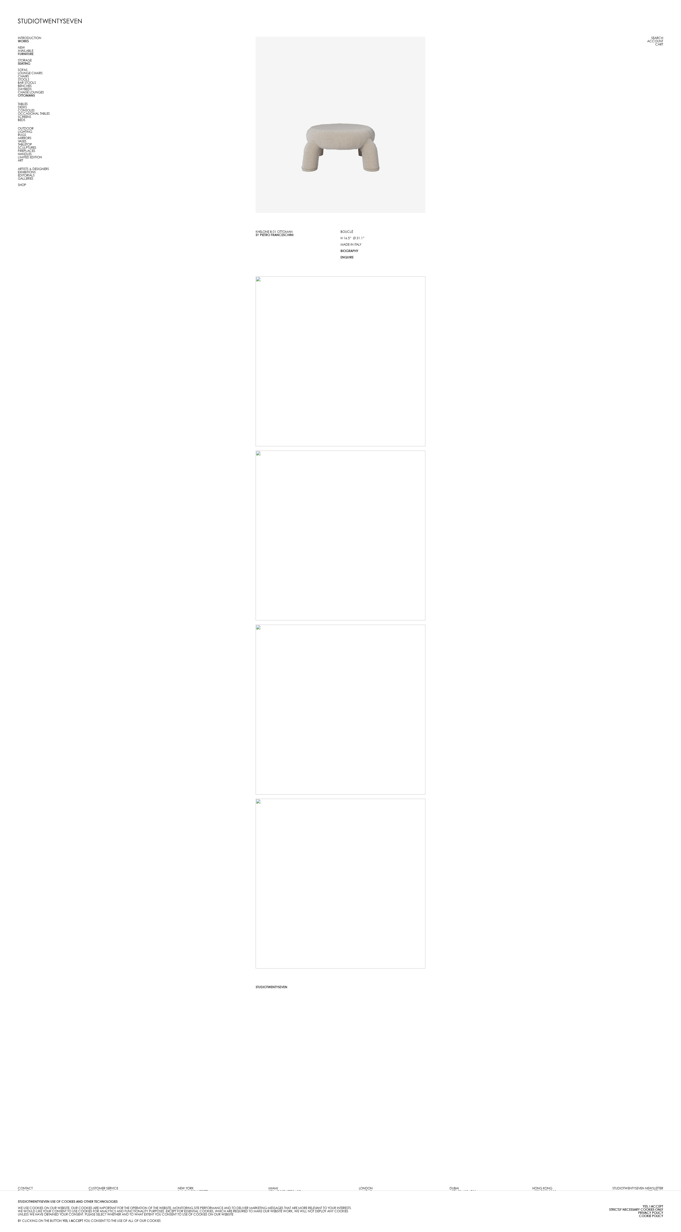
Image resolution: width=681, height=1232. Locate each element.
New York (186, 1188)
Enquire (347, 257)
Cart (659, 44)
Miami (273, 1188)
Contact (25, 1188)
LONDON (366, 1188)
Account (655, 41)
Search (657, 38)
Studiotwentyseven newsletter (637, 1188)
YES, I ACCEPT (653, 1206)
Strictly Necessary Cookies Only (636, 1209)
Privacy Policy (650, 1213)
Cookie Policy (651, 1216)
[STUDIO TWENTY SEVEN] (50, 21)
